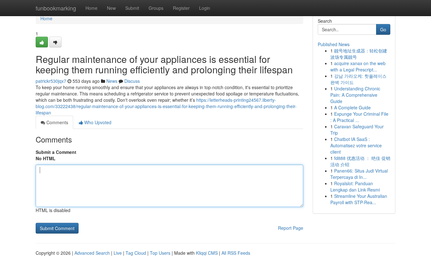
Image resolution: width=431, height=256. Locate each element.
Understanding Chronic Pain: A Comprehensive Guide (355, 94)
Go (383, 29)
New (111, 8)
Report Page (290, 228)
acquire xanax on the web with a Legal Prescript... (358, 66)
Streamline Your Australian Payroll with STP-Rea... (358, 199)
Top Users (160, 253)
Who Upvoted (97, 122)
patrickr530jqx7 (51, 81)
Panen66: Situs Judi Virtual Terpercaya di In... (359, 174)
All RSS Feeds (235, 253)
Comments (56, 122)
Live (118, 253)
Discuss (132, 81)
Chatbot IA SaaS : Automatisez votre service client (356, 145)
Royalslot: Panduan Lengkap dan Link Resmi (355, 186)
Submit (132, 8)
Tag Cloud (136, 253)
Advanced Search (92, 253)
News (111, 81)
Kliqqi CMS (207, 253)
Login (204, 8)
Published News (334, 44)
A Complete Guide (352, 107)
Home (91, 8)
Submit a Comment (56, 152)
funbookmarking (56, 8)
